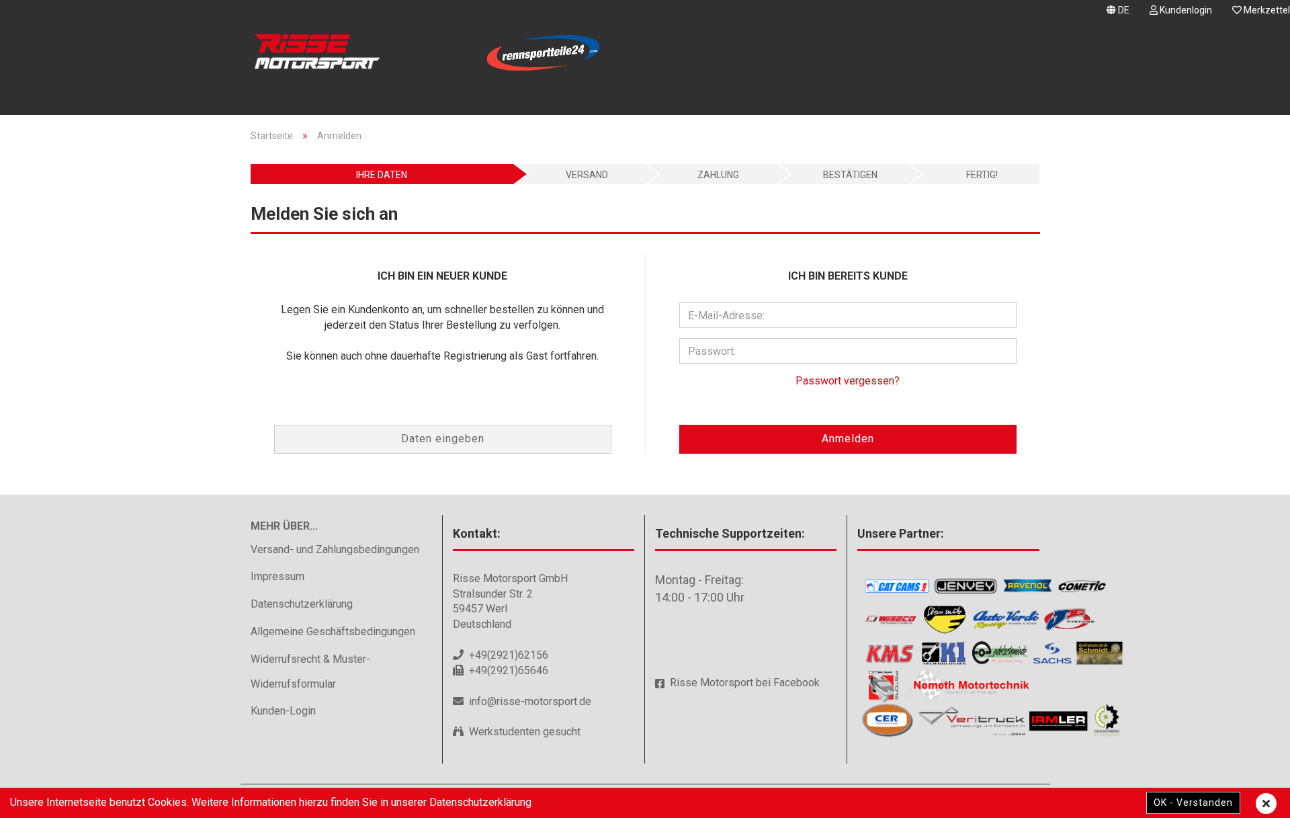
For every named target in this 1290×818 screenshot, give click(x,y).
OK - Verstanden (1193, 802)
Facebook (796, 682)
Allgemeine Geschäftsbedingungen (333, 631)
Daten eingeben (442, 438)
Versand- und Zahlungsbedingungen (335, 549)
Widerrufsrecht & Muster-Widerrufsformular (310, 671)
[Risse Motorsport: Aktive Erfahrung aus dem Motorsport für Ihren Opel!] (342, 53)
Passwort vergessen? (848, 380)
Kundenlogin (1185, 10)
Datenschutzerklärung (302, 604)
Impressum (277, 576)
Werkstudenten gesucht (524, 731)
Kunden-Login (283, 710)
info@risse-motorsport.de (530, 701)
